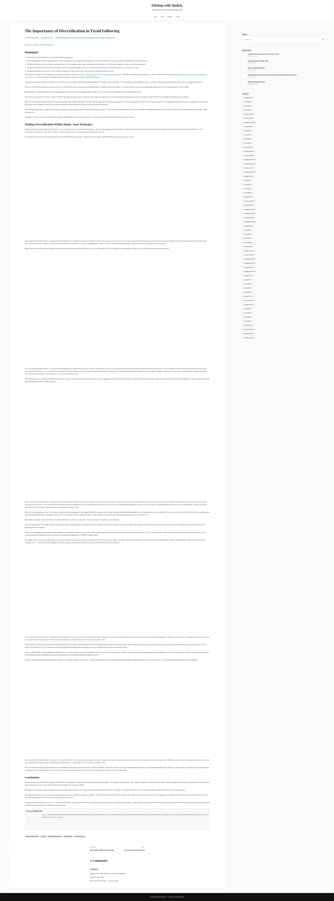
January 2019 (248, 205)
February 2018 (248, 251)
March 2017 (248, 296)
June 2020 (247, 135)
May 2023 (247, 106)
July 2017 (247, 279)
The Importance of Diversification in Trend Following (72, 30)
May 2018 (247, 238)
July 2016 (247, 308)
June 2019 (247, 184)
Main (155, 16)
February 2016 (248, 329)
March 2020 (248, 147)
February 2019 (248, 201)
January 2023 (248, 118)
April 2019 (247, 193)
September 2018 (249, 222)
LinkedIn (54, 817)
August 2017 (248, 275)
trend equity (68, 836)
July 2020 (247, 130)
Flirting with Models (167, 5)
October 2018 (248, 217)
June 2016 (247, 313)
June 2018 (247, 234)
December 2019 (249, 159)
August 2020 (248, 126)
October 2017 (248, 267)
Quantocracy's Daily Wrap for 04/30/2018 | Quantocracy (108, 873)
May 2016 (247, 317)
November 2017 (249, 263)
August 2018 (248, 226)
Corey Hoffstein (32, 38)
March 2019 (248, 197)
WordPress (162, 897)
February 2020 (248, 151)
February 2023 (248, 114)
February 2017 (248, 300)
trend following (80, 836)
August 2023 (248, 97)
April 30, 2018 (48, 38)
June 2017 (247, 284)
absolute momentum (32, 836)
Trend (98, 38)
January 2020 (248, 155)
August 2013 (248, 333)
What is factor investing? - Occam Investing (104, 881)
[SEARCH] (323, 39)
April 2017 (247, 292)
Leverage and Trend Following (134, 850)
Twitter (61, 817)
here (52, 45)
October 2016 (248, 304)
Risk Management (89, 38)
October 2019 (248, 168)
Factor (69, 129)
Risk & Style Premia (75, 38)
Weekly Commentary (108, 38)
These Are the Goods (97, 877)
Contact (178, 16)
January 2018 (248, 255)
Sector (62, 129)
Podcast (169, 16)
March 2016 (248, 325)
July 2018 (247, 230)
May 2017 (247, 288)
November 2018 (249, 213)
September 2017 (249, 271)
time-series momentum (55, 836)
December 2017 (249, 259)
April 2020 (247, 143)
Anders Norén (179, 897)
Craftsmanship (62, 38)
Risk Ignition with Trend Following (102, 850)
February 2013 (248, 337)
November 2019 (249, 164)
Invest (162, 16)
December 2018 (249, 209)
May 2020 (247, 139)
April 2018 (247, 242)
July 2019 (247, 180)
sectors (43, 836)
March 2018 (248, 246)
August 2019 (248, 176)
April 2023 (247, 110)
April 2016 (247, 321)
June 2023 (247, 101)
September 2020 (249, 122)
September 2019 (249, 172)
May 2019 (247, 188)
